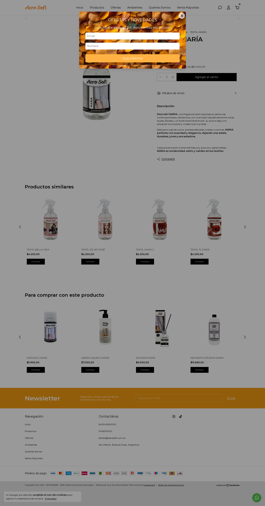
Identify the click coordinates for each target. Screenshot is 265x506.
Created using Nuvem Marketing (132, 65)
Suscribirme (133, 58)
